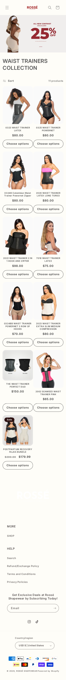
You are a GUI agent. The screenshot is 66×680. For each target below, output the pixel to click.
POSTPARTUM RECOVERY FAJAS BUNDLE (17, 450)
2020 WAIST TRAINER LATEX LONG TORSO (48, 194)
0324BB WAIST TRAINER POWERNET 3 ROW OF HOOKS (18, 326)
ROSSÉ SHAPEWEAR (26, 671)
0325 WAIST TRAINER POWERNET (48, 129)
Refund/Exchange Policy (23, 565)
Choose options (18, 143)
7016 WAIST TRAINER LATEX (48, 259)
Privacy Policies (17, 581)
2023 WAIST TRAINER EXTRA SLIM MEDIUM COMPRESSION (48, 326)
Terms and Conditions (21, 573)
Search (11, 558)
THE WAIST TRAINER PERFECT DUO (17, 385)
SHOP (10, 535)
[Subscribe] (55, 608)
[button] (7, 7)
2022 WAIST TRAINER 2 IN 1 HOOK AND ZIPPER (17, 259)
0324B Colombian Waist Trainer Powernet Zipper (17, 194)
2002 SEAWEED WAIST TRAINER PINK (48, 393)
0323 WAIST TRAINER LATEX (17, 129)
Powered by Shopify (48, 671)
